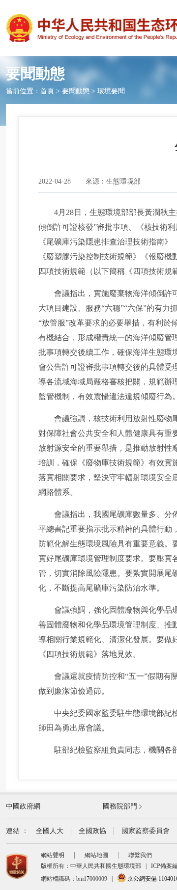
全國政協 (92, 831)
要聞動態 (75, 91)
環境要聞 (111, 91)
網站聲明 (52, 855)
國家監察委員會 (145, 831)
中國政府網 (23, 806)
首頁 (47, 91)
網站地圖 (96, 855)
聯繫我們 (140, 855)
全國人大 (49, 831)
